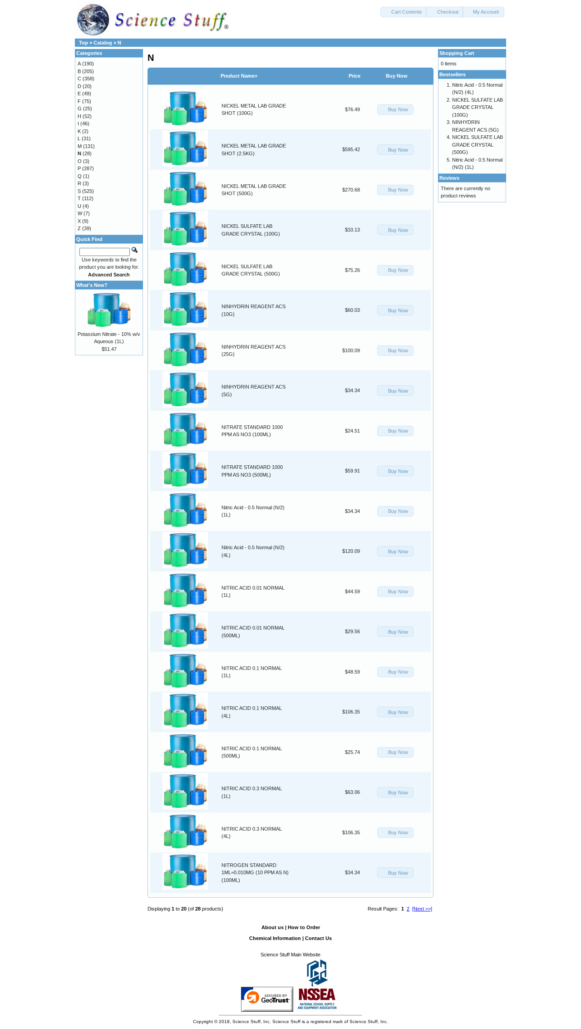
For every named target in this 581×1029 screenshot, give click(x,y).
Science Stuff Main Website (290, 954)
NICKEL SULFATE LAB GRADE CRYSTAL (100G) (477, 107)
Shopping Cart (456, 53)
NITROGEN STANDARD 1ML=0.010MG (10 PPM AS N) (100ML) (255, 872)
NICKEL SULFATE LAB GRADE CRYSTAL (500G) (477, 144)
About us (272, 927)
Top (83, 42)
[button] (404, 12)
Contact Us (318, 938)
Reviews (449, 178)
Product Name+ (239, 76)
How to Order (304, 927)
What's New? (92, 285)
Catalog (103, 42)
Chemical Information (275, 938)
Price (354, 76)
